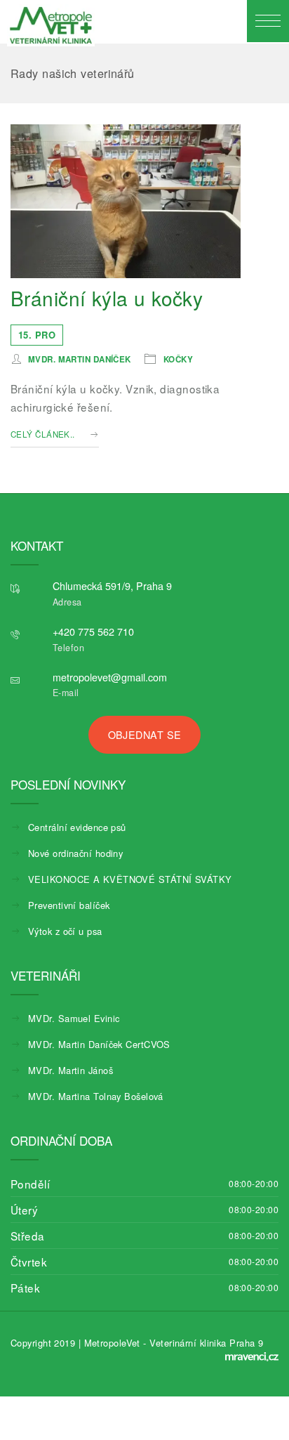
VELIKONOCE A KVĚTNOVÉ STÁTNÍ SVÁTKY (130, 879)
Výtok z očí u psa (65, 931)
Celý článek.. (43, 434)
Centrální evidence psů (77, 827)
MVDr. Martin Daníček (79, 359)
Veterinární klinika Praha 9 (206, 1342)
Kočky (178, 359)
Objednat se (145, 734)
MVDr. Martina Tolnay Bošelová (95, 1096)
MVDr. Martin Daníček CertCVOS (99, 1044)
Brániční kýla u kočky (107, 298)
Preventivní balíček (68, 905)
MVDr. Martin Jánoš (70, 1070)
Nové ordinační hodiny (75, 853)
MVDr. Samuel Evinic (73, 1018)
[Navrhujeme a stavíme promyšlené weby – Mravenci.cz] (251, 1356)
